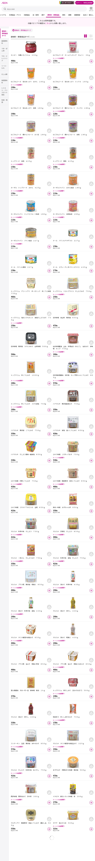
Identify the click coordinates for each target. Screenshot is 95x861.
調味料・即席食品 (53, 15)
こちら (47, 23)
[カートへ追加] (49, 61)
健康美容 (77, 15)
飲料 (63, 15)
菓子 (43, 15)
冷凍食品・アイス (15, 15)
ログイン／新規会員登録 (84, 3)
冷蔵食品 (27, 15)
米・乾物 (36, 15)
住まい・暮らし (88, 15)
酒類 (69, 15)
